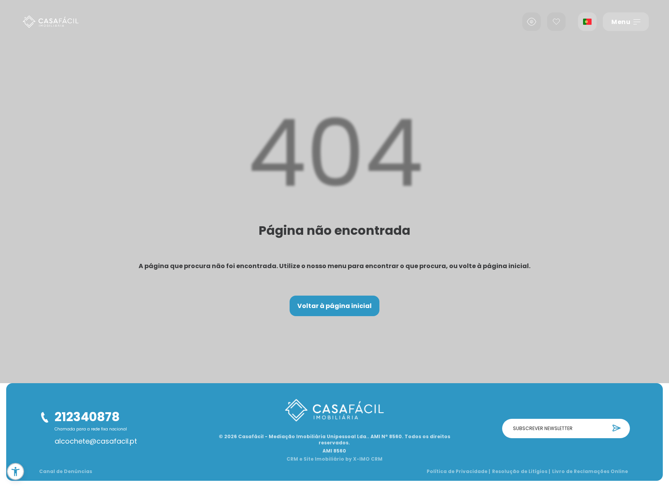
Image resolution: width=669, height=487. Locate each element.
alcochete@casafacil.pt (96, 441)
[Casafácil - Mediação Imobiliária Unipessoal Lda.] (50, 22)
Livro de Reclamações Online (590, 471)
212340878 (87, 416)
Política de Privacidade (458, 471)
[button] (15, 471)
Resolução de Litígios (521, 471)
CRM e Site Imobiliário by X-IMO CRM (334, 459)
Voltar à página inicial (334, 305)
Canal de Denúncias (65, 471)
